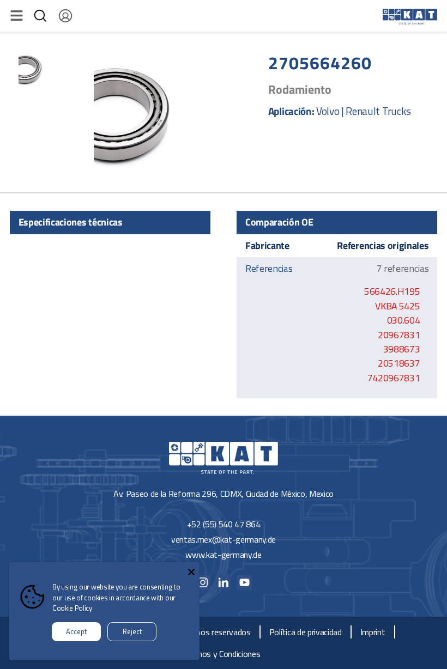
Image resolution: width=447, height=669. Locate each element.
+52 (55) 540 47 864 (224, 524)
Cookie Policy (72, 608)
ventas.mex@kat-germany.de (223, 539)
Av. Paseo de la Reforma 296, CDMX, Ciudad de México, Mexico (223, 493)
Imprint (372, 631)
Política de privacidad (305, 631)
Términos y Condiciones (219, 653)
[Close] (191, 569)
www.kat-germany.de (223, 554)
